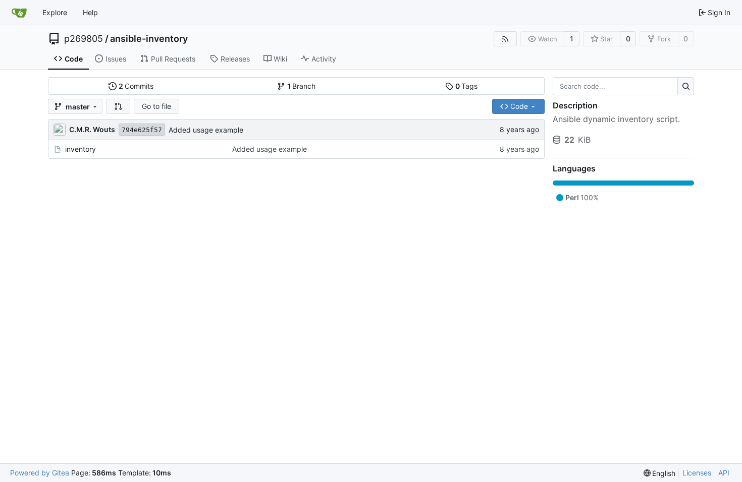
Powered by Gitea (39, 472)
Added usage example (206, 130)
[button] (118, 106)
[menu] (660, 473)
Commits (136, 86)
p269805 (83, 39)
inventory (80, 149)
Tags (466, 86)
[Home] (19, 13)
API (723, 472)
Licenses (696, 472)
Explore (54, 12)
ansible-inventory (149, 39)
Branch (301, 86)
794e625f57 (142, 130)
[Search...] (685, 86)
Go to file (156, 106)
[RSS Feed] (505, 38)
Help (90, 12)
